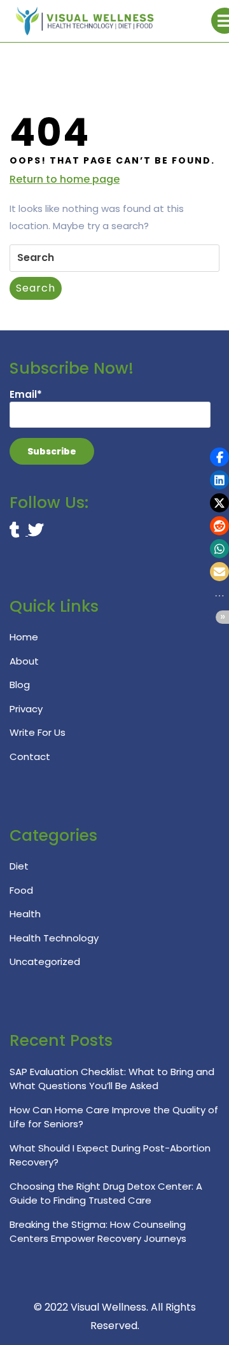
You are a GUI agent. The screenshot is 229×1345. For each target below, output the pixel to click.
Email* (26, 394)
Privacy (26, 708)
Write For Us (38, 732)
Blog (20, 684)
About (24, 661)
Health (25, 913)
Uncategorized (45, 961)
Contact (30, 756)
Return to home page (65, 179)
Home (24, 637)
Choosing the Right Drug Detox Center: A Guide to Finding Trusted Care (106, 1194)
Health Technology (54, 938)
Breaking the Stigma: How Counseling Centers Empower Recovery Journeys (98, 1232)
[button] (219, 457)
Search (35, 288)
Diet (19, 866)
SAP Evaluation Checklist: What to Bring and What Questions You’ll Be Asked (112, 1079)
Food (21, 890)
